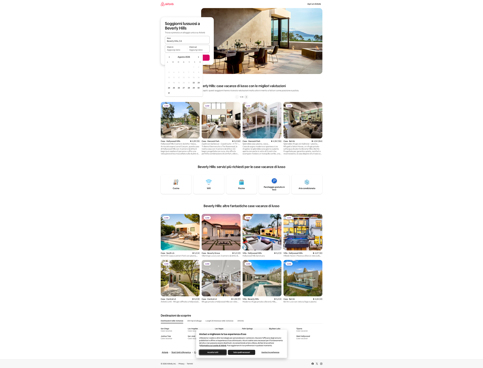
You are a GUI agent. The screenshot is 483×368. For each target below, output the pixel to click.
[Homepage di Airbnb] (167, 4)
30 (198, 88)
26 (179, 88)
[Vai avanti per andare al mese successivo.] (198, 57)
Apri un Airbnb (314, 4)
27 (184, 88)
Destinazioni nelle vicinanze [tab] (172, 321)
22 (194, 83)
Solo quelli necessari (241, 352)
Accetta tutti (212, 352)
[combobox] (187, 41)
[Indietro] (237, 97)
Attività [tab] (240, 321)
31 (169, 93)
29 (194, 88)
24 (169, 88)
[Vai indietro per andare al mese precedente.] (169, 57)
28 (189, 88)
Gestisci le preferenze (270, 352)
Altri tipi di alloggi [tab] (194, 321)
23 (199, 83)
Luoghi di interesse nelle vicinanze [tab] (219, 321)
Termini (190, 364)
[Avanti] (246, 97)
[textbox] (176, 49)
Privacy (181, 364)
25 (174, 88)
